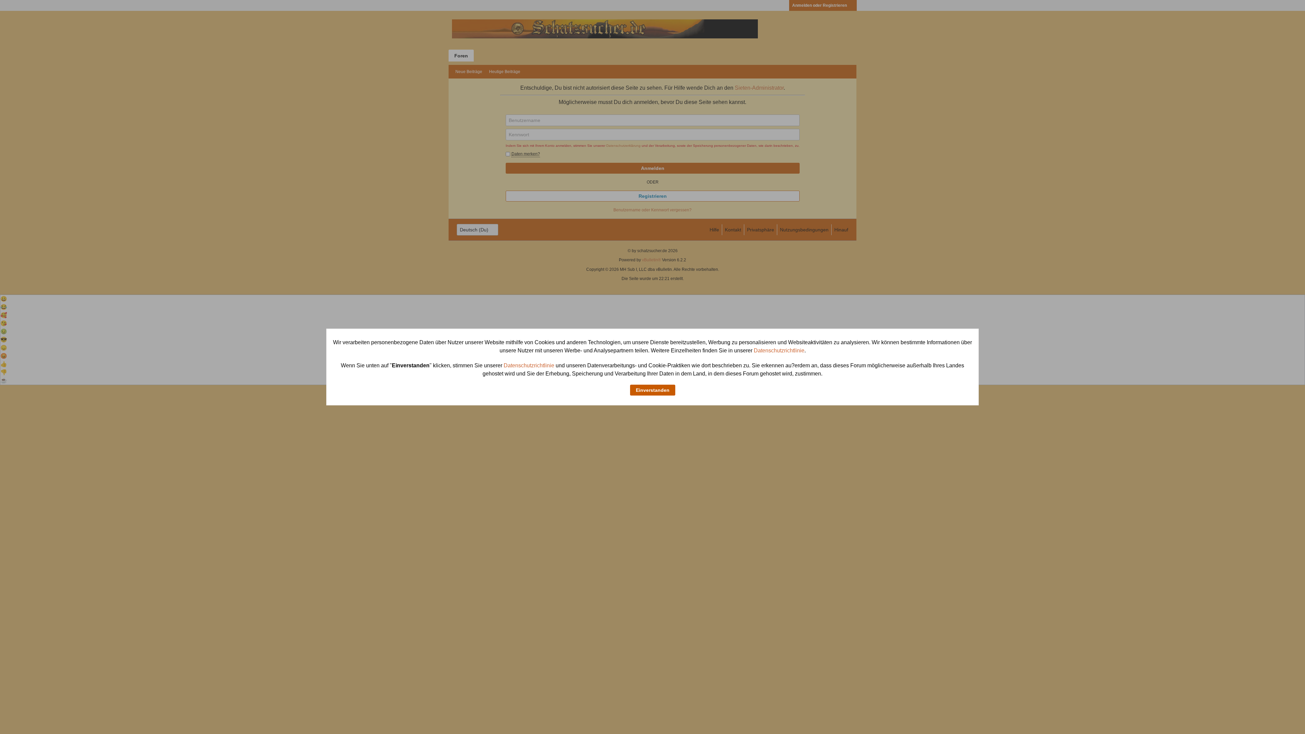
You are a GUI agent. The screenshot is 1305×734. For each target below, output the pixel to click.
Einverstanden (652, 390)
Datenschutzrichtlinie (779, 350)
